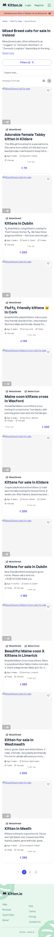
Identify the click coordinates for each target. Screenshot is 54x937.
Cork (31, 329)
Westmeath (34, 761)
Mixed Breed (15, 129)
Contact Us (35, 921)
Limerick (34, 672)
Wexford (34, 418)
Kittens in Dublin (19, 223)
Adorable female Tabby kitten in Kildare (25, 136)
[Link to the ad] (27, 105)
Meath (37, 845)
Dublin (32, 240)
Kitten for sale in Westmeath (19, 742)
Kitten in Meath (18, 828)
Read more (8, 53)
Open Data (8, 914)
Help (4, 904)
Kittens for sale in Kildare (27, 482)
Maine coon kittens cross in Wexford (26, 398)
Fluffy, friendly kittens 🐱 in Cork (27, 309)
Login (28, 5)
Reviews (6, 909)
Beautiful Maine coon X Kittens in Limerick (24, 653)
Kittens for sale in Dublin (26, 566)
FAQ (31, 906)
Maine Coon (33, 391)
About (5, 920)
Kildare (34, 156)
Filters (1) (25, 62)
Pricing (32, 916)
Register (39, 5)
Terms (32, 911)
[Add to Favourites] (48, 90)
